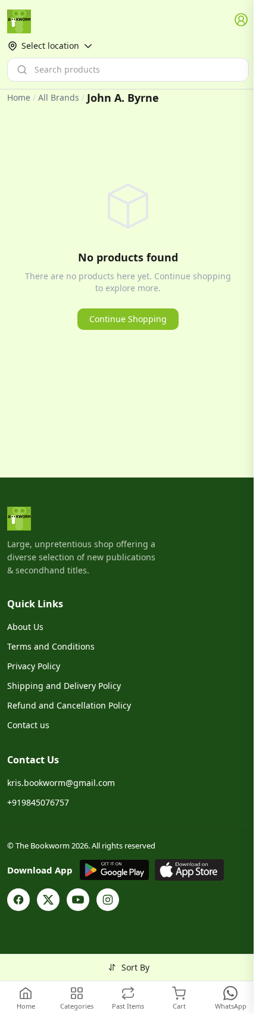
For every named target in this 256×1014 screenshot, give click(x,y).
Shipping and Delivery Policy (64, 685)
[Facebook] (18, 899)
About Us (25, 626)
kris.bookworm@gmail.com (61, 782)
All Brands (58, 97)
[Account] (242, 20)
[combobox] (128, 69)
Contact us (28, 725)
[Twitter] (48, 899)
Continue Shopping (128, 319)
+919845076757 (38, 802)
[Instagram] (107, 899)
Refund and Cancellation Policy (69, 705)
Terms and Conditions (51, 646)
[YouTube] (78, 899)
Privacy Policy (33, 666)
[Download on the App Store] (189, 870)
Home (18, 97)
